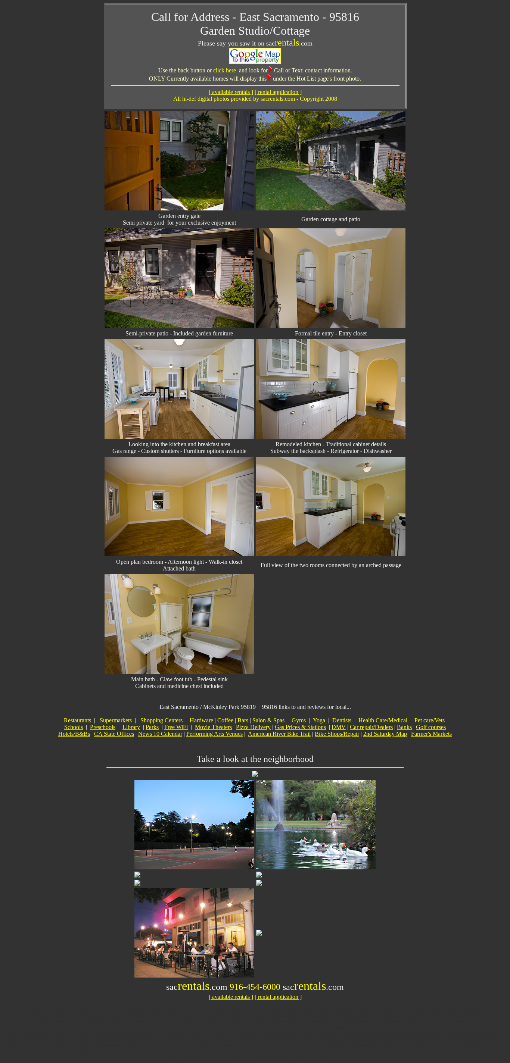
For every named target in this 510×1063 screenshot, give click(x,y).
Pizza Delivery (253, 727)
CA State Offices (114, 734)
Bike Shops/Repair (337, 734)
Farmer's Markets (431, 734)
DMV (339, 727)
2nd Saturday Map (385, 734)
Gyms (299, 720)
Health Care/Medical (382, 720)
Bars (242, 720)
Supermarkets (116, 720)
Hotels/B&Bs (74, 734)
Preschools (102, 727)
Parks (152, 727)
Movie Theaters (213, 727)
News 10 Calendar (160, 734)
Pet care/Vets (429, 720)
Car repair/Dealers (371, 727)
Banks (404, 727)
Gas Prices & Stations (300, 727)
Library (131, 727)
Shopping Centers (161, 720)
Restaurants (77, 720)
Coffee (225, 720)
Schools (73, 727)
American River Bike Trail (279, 734)
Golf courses (431, 727)
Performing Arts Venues (214, 734)
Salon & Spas (268, 720)
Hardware (201, 720)
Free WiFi (176, 727)
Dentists (341, 720)
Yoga (319, 720)
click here (225, 70)
